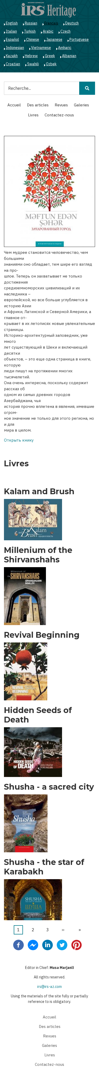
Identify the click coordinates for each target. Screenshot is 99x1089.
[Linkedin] (47, 944)
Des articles (38, 104)
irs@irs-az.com (49, 986)
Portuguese (79, 39)
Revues (61, 104)
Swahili (33, 64)
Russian (31, 23)
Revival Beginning (41, 635)
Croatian (13, 64)
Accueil (14, 104)
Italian (11, 31)
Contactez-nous (59, 114)
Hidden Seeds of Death (38, 715)
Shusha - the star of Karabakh (44, 867)
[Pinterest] (76, 944)
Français (51, 23)
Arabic (48, 31)
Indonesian (15, 47)
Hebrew (31, 55)
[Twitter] (62, 944)
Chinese (32, 39)
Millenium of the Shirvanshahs (38, 555)
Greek (50, 55)
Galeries (81, 104)
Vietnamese (41, 47)
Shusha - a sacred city (49, 787)
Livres (33, 114)
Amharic (64, 47)
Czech (65, 31)
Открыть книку (19, 440)
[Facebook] (18, 944)
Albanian (69, 55)
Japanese (54, 39)
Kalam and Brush (39, 491)
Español (12, 39)
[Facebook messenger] (33, 944)
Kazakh (12, 55)
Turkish (30, 31)
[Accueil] (48, 9)
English (12, 23)
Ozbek (51, 64)
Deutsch (72, 23)
